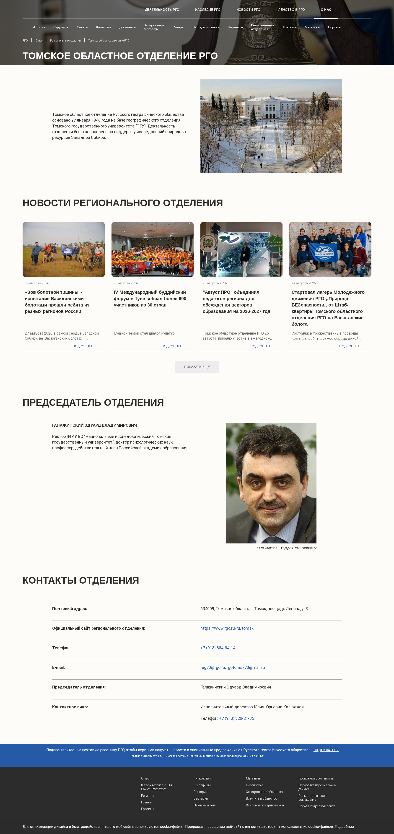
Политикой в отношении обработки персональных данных (226, 756)
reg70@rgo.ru (212, 667)
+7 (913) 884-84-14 (217, 647)
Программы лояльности (316, 778)
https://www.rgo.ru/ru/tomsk (227, 628)
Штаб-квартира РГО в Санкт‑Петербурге (156, 787)
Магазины (253, 778)
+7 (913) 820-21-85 (236, 718)
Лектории (200, 792)
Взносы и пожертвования (265, 805)
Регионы (147, 796)
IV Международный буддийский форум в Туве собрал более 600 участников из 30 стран (150, 298)
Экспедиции (202, 785)
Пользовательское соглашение (312, 797)
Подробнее (83, 346)
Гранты (146, 802)
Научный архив (205, 805)
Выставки (201, 798)
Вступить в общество (261, 798)
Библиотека (254, 785)
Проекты (147, 809)
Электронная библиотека (264, 792)
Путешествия (203, 778)
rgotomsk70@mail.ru (246, 667)
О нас (145, 778)
